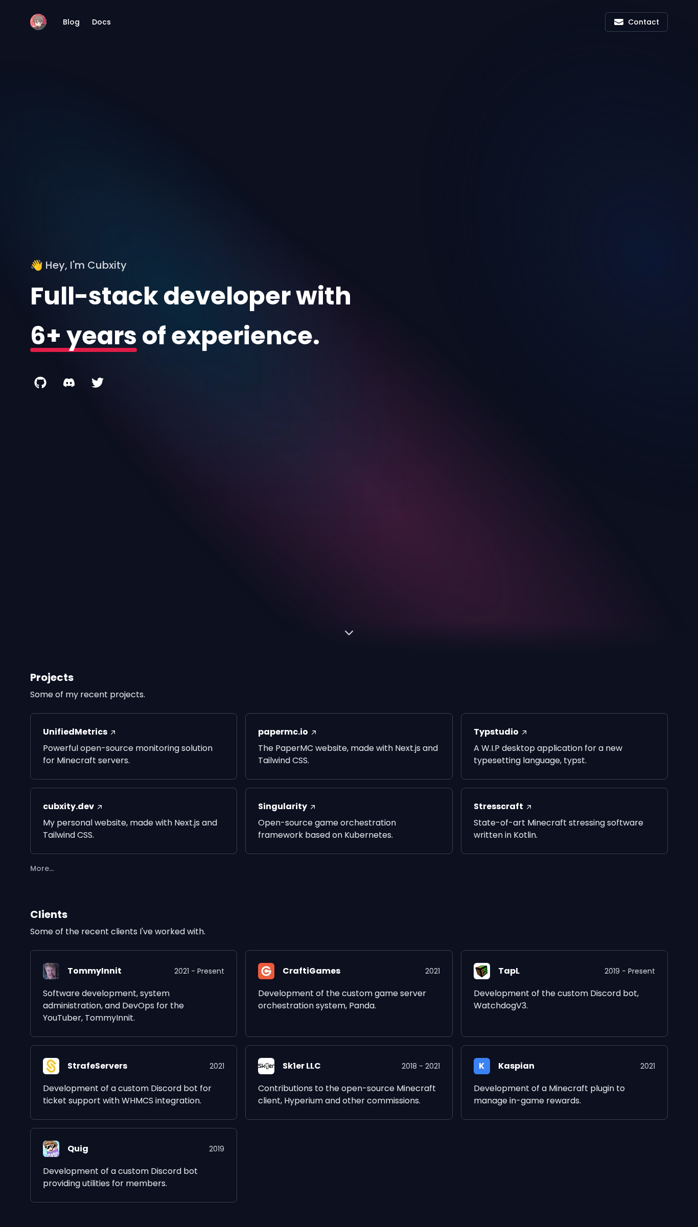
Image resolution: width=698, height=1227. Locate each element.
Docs (101, 22)
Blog (71, 22)
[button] (349, 634)
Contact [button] (643, 22)
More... (42, 868)
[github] (40, 382)
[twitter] (97, 382)
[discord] (69, 382)
